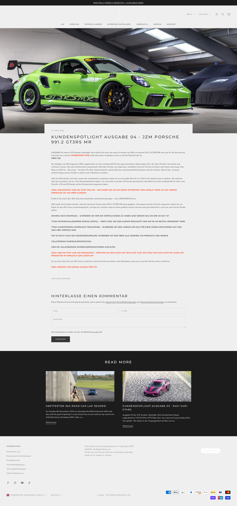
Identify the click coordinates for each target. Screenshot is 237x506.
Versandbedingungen (16, 464)
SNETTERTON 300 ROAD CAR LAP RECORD (76, 406)
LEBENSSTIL (142, 24)
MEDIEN (157, 24)
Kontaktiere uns (13, 451)
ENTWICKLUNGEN (93, 24)
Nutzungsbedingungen (16, 469)
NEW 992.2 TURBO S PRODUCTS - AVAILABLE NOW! (118, 3)
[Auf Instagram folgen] (15, 482)
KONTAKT (171, 24)
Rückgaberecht (13, 460)
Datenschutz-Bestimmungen (19, 456)
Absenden (60, 339)
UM (62, 24)
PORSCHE (74, 24)
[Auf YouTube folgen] (22, 482)
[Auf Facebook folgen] (8, 482)
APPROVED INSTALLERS (119, 24)
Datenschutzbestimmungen (152, 302)
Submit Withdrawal (15, 473)
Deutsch (203, 14)
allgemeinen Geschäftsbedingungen (120, 302)
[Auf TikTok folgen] (29, 482)
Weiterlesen (51, 422)
